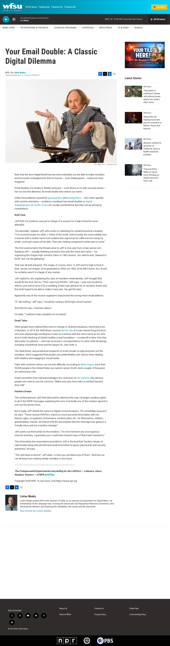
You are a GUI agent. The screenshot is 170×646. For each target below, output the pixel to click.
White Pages (87, 364)
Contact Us (99, 609)
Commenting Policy (137, 615)
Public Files (134, 609)
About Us (63, 609)
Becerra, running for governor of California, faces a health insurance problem (152, 149)
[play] (6, 19)
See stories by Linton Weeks (36, 510)
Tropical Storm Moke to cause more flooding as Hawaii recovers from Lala (151, 175)
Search (138, 28)
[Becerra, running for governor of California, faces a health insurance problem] (133, 144)
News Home (9, 28)
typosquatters (55, 197)
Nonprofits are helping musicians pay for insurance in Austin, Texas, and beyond (152, 123)
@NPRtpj (49, 474)
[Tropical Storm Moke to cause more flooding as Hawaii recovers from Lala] (133, 170)
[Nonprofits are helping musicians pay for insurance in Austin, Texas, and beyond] (133, 117)
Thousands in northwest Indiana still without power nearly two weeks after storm (152, 96)
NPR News (147, 87)
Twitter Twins (41, 205)
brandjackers (74, 197)
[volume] (14, 19)
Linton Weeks (20, 72)
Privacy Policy (100, 615)
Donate (160, 7)
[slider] (18, 19)
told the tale (66, 330)
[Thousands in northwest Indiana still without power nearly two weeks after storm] (133, 91)
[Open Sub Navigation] (17, 28)
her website (83, 378)
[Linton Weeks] (11, 503)
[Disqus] (85, 563)
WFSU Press (105, 28)
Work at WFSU (65, 615)
